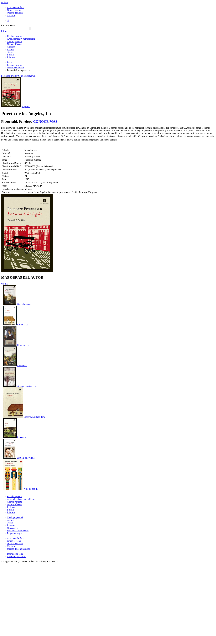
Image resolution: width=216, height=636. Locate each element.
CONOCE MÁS (45, 121)
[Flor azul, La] (10, 345)
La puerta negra (14, 533)
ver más (4, 283)
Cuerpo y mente (14, 502)
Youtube (22, 76)
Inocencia (21, 437)
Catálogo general (15, 517)
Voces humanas (24, 304)
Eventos (11, 525)
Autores (10, 49)
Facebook (5, 76)
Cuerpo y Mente (14, 41)
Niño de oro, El (31, 489)
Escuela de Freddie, (26, 458)
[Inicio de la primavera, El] (9, 386)
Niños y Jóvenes (14, 44)
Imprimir (26, 106)
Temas (10, 52)
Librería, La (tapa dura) (34, 417)
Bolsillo (10, 54)
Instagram (30, 76)
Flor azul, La (23, 345)
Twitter (14, 76)
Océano (4, 2)
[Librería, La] (10, 324)
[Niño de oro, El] (13, 489)
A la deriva (22, 365)
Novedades (12, 528)
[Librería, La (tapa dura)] (13, 417)
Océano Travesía (15, 12)
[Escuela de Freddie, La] (10, 458)
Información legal (15, 554)
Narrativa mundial (15, 67)
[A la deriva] (10, 365)
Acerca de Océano (15, 7)
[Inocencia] (10, 437)
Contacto (11, 15)
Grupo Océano (14, 10)
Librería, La (22, 324)
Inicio (3, 31)
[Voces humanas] (10, 304)
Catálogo (11, 46)
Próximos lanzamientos (18, 530)
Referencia (12, 507)
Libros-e (11, 57)
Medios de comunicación (18, 549)
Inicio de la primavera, (26, 386)
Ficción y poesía (14, 36)
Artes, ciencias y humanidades (21, 39)
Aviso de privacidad (16, 556)
